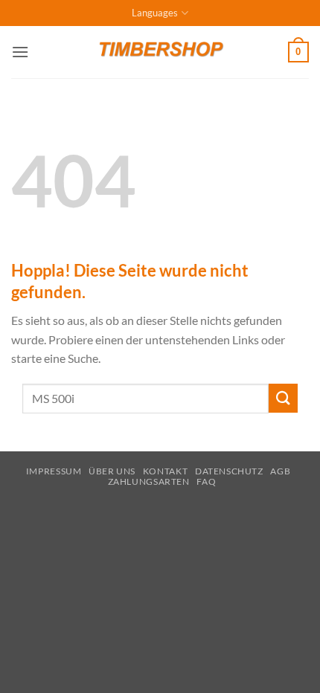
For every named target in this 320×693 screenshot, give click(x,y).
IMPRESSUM (54, 471)
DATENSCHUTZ (229, 471)
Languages (155, 13)
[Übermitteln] (283, 398)
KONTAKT (165, 471)
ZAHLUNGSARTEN (149, 481)
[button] (20, 51)
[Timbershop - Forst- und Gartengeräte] (160, 52)
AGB (280, 471)
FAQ (206, 481)
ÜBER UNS (112, 471)
